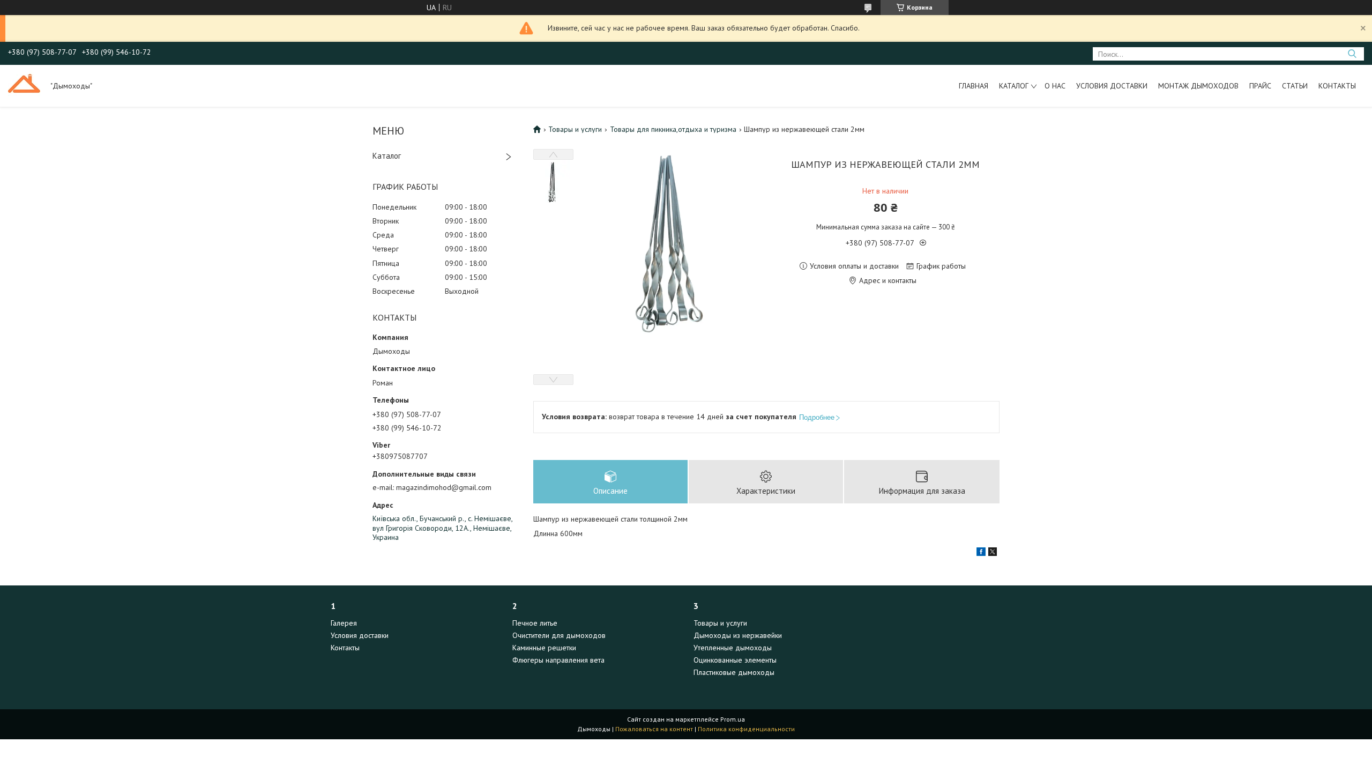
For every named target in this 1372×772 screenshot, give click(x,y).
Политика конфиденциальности (746, 729)
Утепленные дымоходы (733, 647)
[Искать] (1352, 54)
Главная (973, 86)
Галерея (344, 623)
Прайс (1260, 86)
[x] (992, 553)
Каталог (1013, 86)
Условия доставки (1111, 86)
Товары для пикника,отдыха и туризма (673, 129)
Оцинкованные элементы (735, 660)
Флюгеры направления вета (558, 660)
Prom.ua (732, 719)
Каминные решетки (544, 647)
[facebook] (981, 553)
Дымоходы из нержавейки (738, 635)
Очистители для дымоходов (559, 635)
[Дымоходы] (24, 86)
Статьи (1295, 86)
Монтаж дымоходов (1198, 86)
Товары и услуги (575, 129)
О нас (1055, 86)
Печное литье (534, 623)
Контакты (1337, 86)
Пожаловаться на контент (654, 729)
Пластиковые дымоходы (734, 672)
